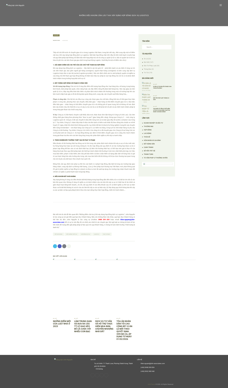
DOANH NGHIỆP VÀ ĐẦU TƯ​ (153, 123)
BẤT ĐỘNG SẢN (149, 144)
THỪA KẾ (147, 137)
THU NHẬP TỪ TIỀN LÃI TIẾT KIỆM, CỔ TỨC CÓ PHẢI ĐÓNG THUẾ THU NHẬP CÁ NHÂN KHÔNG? (161, 110)
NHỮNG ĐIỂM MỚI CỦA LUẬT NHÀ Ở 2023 (62, 324)
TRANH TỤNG (148, 154)
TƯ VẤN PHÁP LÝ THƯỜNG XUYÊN (155, 158)
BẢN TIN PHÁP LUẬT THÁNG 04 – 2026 (161, 98)
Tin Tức (146, 72)
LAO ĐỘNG (147, 133)
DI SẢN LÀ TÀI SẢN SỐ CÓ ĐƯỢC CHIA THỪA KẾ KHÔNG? (162, 87)
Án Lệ (146, 59)
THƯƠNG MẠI (148, 126)
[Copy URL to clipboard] (69, 246)
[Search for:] (156, 47)
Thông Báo (147, 69)
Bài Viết (56, 35)
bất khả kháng (58, 234)
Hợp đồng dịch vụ (85, 234)
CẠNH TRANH (148, 147)
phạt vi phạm (106, 234)
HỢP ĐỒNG (148, 130)
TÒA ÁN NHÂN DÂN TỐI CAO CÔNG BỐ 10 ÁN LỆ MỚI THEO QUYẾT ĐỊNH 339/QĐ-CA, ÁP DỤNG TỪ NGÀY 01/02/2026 (124, 330)
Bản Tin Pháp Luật (150, 66)
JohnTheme (151, 384)
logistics (96, 234)
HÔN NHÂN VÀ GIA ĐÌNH (152, 140)
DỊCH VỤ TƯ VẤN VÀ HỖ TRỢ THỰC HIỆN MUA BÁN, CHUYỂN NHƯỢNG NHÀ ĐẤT (104, 326)
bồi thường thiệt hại (72, 234)
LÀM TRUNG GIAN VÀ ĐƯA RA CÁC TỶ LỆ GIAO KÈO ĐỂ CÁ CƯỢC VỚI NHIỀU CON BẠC (83, 326)
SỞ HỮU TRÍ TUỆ (149, 151)
